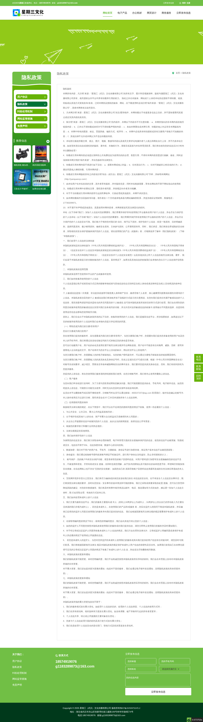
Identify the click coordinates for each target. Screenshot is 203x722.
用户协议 (22, 96)
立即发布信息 (168, 3)
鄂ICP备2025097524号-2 (130, 708)
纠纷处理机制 (25, 111)
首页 (178, 73)
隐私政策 (22, 104)
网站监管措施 (25, 118)
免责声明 (22, 126)
